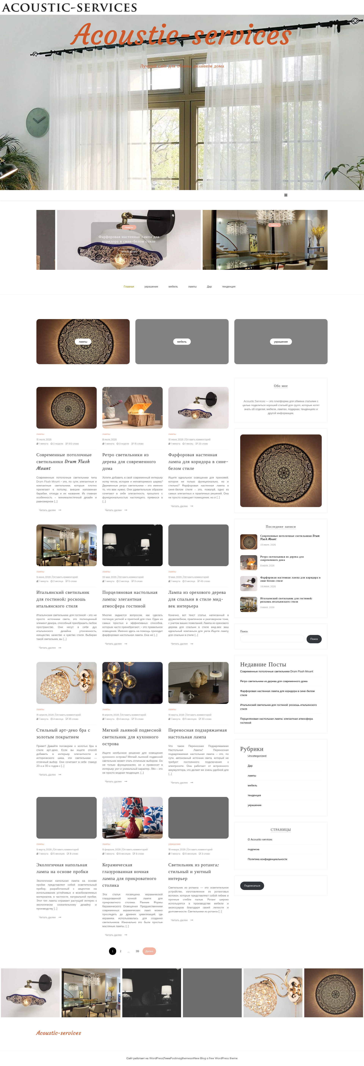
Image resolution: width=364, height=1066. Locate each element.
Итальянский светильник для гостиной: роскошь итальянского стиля (124, 239)
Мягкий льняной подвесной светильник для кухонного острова (131, 737)
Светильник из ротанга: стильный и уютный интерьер (193, 871)
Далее (149, 951)
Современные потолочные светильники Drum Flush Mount (64, 461)
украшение (151, 286)
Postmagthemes (180, 1058)
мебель (173, 286)
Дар (209, 286)
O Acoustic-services (260, 839)
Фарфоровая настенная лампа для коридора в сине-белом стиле (198, 461)
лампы (124, 225)
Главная (129, 286)
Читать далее (124, 253)
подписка (253, 849)
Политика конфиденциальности (267, 859)
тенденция (228, 286)
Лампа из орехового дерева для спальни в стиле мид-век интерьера (197, 599)
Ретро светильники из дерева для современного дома (129, 461)
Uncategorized (257, 756)
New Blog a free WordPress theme (216, 1058)
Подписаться (252, 885)
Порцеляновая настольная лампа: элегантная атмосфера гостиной (270, 235)
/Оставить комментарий (197, 439)
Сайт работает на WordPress (144, 1058)
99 (137, 951)
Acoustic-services (182, 35)
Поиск (244, 631)
